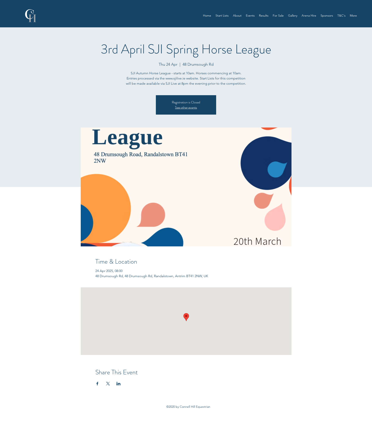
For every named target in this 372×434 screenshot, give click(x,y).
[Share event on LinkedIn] (118, 383)
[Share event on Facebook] (97, 383)
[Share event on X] (108, 383)
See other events (186, 107)
